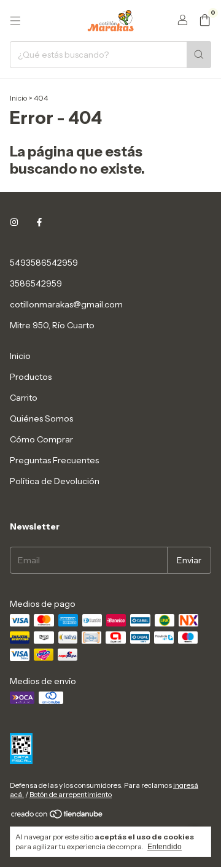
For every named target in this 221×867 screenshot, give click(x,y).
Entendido (164, 846)
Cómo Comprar (41, 439)
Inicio (18, 97)
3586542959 (36, 283)
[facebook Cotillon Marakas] (39, 222)
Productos (31, 376)
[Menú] (15, 20)
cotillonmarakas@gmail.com (66, 304)
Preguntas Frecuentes (54, 460)
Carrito (23, 397)
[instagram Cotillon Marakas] (14, 222)
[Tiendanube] (57, 816)
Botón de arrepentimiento (70, 794)
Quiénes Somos (41, 418)
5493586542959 (44, 262)
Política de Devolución (54, 481)
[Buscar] (199, 54)
